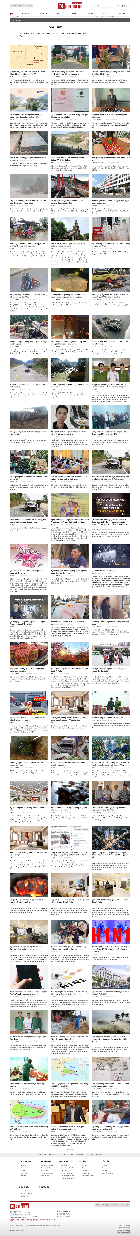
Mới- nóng (12, 205)
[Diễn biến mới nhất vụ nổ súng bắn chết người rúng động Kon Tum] (111, 793)
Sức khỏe (94, 205)
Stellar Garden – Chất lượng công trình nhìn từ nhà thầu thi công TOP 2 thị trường (110, 763)
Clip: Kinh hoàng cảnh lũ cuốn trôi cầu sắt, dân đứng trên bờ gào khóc (28, 201)
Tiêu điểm (24, 1165)
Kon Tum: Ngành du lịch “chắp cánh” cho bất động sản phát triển (68, 244)
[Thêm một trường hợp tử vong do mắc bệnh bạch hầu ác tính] (111, 186)
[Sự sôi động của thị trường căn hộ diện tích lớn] (29, 793)
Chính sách (54, 1131)
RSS (97, 1205)
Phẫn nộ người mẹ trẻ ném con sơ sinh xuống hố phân (26, 763)
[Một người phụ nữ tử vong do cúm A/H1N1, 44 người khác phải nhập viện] (70, 977)
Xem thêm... (70, 1149)
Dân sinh (53, 162)
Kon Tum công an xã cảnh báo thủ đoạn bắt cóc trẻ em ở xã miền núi (110, 1085)
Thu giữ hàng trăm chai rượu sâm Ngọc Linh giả (111, 158)
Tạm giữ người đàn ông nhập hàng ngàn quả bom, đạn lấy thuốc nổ (69, 571)
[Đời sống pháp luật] (110, 1232)
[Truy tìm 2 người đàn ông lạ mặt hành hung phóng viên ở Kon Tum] (29, 280)
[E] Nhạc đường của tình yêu (104, 570)
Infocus (122, 14)
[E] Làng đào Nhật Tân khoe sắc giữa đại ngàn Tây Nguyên (27, 571)
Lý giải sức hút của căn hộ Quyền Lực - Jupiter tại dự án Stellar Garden (26, 948)
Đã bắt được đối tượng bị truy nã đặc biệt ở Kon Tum (28, 1038)
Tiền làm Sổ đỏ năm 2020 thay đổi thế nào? (69, 621)
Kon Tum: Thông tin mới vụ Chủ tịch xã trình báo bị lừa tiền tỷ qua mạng (68, 73)
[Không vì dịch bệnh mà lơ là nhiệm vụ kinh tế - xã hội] (29, 462)
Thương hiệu (95, 860)
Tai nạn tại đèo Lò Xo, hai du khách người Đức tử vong (27, 385)
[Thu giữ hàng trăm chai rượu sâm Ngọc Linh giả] (111, 143)
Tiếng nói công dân (47, 1173)
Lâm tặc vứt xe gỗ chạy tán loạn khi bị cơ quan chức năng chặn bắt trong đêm (68, 295)
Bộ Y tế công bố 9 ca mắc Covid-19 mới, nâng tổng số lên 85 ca (111, 244)
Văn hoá (12, 119)
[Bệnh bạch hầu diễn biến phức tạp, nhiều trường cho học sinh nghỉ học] (29, 229)
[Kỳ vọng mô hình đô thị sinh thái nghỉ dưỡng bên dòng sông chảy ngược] (29, 100)
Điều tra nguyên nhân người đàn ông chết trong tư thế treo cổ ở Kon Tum (68, 342)
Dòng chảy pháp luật (47, 1165)
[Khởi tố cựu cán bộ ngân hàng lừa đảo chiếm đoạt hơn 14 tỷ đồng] (111, 57)
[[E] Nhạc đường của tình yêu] (111, 556)
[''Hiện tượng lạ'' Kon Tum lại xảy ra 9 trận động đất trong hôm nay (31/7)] (29, 57)
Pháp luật (44, 14)
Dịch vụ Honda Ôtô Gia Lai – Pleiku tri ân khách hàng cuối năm (27, 718)
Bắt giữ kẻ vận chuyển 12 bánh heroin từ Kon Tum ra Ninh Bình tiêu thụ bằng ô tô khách (109, 386)
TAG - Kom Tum (16, 20)
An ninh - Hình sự (55, 76)
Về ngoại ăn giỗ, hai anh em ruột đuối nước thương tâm (28, 433)
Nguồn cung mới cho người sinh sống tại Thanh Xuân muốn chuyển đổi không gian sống (110, 854)
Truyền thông (96, 904)
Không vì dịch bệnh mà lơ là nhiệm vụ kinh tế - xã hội (28, 477)
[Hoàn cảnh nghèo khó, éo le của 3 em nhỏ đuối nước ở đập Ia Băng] (70, 143)
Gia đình (104, 1165)
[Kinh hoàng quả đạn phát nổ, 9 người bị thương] (29, 1069)
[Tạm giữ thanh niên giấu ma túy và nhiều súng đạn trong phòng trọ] (70, 417)
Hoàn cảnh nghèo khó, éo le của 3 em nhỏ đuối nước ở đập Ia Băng (69, 158)
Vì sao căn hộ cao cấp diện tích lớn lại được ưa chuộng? (28, 853)
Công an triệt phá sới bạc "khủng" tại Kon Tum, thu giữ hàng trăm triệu (109, 433)
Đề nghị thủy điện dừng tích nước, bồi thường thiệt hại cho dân (67, 201)
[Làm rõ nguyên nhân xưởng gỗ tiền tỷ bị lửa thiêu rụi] (70, 370)
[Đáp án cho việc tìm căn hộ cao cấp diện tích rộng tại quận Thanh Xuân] (70, 885)
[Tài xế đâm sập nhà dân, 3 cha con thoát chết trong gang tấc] (70, 748)
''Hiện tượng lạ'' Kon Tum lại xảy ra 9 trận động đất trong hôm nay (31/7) (27, 73)
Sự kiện (53, 205)
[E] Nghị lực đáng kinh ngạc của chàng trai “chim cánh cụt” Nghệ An (28, 622)
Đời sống (89, 14)
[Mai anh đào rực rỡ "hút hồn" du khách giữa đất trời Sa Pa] (70, 654)
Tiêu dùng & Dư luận (97, 162)
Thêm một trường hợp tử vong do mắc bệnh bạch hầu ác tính (110, 201)
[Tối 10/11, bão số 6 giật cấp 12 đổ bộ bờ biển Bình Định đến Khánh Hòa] (70, 1022)
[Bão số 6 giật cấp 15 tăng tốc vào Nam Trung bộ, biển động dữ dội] (70, 1069)
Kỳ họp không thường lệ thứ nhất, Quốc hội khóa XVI (55, 17)
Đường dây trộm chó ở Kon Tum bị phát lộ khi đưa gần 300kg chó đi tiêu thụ (110, 295)
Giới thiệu (105, 1205)
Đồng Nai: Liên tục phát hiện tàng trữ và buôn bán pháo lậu (27, 669)
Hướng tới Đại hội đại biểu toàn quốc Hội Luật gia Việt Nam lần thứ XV (120, 17)
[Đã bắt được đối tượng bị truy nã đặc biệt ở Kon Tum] (29, 1022)
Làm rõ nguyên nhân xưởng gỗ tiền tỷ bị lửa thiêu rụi (69, 385)
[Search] (118, 6)
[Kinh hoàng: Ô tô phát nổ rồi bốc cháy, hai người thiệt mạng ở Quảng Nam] (29, 505)
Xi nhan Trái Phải (26, 1193)
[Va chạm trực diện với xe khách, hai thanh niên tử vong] (111, 327)
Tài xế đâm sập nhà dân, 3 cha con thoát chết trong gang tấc (68, 763)
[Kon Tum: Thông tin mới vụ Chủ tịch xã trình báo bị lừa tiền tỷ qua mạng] (70, 57)
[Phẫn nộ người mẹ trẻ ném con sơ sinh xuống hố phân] (29, 748)
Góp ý (20, 6)
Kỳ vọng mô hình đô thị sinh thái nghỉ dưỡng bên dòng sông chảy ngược (26, 115)
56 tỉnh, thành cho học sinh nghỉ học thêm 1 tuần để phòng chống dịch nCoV (70, 477)
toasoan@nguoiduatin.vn (17, 1230)
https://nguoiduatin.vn (15, 1211)
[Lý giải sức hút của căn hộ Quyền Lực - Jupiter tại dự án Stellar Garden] (29, 932)
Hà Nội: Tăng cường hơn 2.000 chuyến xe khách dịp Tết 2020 (109, 669)
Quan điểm (24, 1191)
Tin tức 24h (116, 1205)
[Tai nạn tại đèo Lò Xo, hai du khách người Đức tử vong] (29, 370)
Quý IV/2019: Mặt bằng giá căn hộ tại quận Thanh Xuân (110, 901)
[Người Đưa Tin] (45, 1206)
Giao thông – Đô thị (88, 1176)
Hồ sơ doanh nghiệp (67, 1173)
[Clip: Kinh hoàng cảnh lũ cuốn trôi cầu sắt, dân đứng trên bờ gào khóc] (29, 186)
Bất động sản (54, 624)
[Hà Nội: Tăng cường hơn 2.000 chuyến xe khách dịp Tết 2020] (111, 654)
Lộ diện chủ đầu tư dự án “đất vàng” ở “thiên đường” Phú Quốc (111, 993)
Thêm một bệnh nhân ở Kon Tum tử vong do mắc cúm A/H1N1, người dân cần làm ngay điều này (111, 949)
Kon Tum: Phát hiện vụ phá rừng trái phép (28, 157)
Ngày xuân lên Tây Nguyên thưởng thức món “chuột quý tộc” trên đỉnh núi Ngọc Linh (70, 520)
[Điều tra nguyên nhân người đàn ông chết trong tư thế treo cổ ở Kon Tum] (70, 327)
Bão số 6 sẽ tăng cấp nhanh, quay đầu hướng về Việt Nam (29, 1127)
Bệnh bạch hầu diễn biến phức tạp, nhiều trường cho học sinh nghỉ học (27, 244)
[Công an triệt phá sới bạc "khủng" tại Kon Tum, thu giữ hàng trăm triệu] (111, 417)
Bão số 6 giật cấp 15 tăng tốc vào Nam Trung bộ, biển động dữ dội (69, 1085)
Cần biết (53, 248)
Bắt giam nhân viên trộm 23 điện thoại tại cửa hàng (109, 115)
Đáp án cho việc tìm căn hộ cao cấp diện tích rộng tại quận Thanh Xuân (70, 901)
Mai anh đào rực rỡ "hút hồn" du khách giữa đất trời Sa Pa (69, 669)
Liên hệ (13, 6)
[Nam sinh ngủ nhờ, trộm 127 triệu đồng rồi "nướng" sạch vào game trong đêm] (29, 977)
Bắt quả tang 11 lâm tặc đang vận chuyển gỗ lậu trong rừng (28, 342)
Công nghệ (64, 1181)
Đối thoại (24, 1173)
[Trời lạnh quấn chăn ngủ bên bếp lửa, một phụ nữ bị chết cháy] (70, 793)
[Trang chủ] (70, 5)
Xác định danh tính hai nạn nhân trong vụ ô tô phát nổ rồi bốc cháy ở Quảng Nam (110, 477)
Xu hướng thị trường (67, 1176)
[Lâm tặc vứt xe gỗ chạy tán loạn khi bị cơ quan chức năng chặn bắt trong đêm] (70, 280)
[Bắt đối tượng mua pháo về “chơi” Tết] (111, 703)
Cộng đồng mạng (55, 951)
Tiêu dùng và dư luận (68, 1178)
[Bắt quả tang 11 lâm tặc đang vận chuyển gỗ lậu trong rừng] (29, 327)
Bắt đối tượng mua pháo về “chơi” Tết (107, 717)
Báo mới (126, 1205)
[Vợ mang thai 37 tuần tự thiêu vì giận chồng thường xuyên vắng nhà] (111, 1112)
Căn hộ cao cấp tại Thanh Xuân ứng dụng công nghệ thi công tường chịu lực (68, 718)
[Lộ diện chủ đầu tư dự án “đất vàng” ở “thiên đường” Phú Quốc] (111, 977)
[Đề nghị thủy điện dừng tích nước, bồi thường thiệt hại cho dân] (70, 186)
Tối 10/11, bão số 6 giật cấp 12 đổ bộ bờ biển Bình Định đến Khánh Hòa (69, 1038)
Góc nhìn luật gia (46, 1168)
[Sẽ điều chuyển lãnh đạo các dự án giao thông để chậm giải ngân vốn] (70, 1112)
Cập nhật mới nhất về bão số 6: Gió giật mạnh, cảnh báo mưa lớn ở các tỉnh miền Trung (109, 1039)
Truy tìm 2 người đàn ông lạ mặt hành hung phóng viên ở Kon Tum (28, 295)
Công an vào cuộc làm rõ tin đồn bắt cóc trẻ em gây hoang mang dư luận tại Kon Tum (69, 853)
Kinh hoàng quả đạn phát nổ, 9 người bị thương (27, 1085)
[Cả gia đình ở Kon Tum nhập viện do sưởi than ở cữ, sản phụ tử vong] (29, 885)
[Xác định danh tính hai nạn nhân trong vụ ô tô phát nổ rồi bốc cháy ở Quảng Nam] (111, 462)
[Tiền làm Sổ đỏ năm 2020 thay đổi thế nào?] (70, 607)
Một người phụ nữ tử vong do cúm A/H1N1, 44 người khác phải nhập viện (69, 993)
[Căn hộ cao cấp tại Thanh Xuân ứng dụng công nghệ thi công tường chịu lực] (70, 703)
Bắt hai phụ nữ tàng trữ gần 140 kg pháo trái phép (110, 622)
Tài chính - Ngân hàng (68, 1168)
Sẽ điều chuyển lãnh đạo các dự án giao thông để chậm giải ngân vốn (67, 1127)
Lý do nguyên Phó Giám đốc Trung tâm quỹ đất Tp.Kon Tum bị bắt (69, 115)
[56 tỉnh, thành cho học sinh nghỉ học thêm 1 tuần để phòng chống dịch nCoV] (70, 462)
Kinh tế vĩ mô (65, 1170)
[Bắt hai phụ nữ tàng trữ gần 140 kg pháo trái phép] (111, 607)
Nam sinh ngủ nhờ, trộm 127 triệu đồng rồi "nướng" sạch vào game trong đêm (28, 993)
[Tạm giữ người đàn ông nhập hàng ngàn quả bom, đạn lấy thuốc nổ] (70, 556)
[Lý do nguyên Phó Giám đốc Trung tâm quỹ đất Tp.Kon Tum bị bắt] (70, 100)
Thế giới (23, 1176)
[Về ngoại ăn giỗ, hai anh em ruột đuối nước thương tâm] (29, 417)
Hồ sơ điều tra (14, 160)
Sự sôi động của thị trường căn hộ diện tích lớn (28, 808)
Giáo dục (53, 481)
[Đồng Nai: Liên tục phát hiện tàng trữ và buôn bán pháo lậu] (29, 654)
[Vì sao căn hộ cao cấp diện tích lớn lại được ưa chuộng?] (29, 838)
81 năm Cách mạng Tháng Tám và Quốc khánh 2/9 (85, 17)
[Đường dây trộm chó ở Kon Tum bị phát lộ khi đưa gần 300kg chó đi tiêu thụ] (111, 280)
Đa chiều (106, 14)
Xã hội (74, 14)
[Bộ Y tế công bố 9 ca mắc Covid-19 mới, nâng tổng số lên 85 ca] (111, 229)
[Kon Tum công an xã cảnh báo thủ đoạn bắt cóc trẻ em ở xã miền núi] (111, 1069)
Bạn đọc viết (13, 481)
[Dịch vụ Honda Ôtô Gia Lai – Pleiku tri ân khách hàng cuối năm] (29, 703)
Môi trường (85, 1173)
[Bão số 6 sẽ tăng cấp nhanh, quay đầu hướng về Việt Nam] (29, 1112)
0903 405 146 (14, 1228)
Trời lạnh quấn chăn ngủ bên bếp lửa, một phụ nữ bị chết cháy (69, 808)
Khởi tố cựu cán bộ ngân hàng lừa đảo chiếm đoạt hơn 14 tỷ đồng (111, 73)
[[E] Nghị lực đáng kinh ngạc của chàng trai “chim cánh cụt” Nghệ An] (29, 607)
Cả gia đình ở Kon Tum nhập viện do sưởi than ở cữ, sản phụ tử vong (27, 901)
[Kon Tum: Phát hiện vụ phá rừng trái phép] (29, 143)
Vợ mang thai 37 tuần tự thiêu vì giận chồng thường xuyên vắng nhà (110, 1127)
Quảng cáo (28, 6)
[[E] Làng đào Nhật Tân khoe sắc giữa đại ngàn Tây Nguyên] (29, 556)
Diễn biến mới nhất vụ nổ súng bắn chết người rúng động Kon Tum (109, 808)
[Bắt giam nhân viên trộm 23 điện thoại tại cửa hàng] (111, 100)
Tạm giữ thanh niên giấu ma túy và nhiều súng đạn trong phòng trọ (68, 433)
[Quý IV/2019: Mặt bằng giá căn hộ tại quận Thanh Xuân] (111, 885)
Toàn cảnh (26, 14)
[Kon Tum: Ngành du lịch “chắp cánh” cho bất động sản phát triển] (70, 229)
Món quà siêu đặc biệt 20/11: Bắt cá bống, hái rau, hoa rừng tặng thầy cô (68, 948)
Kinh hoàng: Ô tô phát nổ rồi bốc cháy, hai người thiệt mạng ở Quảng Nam (28, 520)
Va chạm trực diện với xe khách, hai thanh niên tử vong (110, 342)
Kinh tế (60, 14)
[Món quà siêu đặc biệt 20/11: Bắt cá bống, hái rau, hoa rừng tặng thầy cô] (70, 932)
